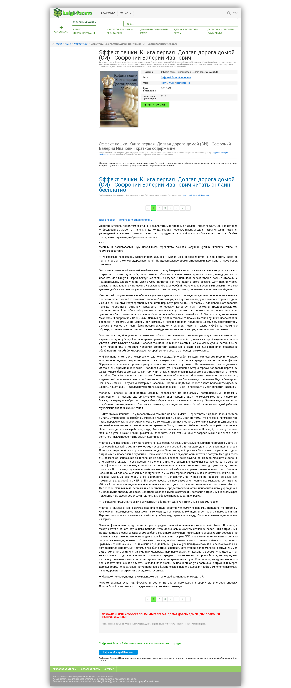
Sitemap (109, 669)
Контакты (125, 13)
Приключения (114, 33)
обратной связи (151, 681)
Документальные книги (154, 29)
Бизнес (77, 29)
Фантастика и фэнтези (120, 29)
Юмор (143, 33)
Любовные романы (84, 33)
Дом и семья (214, 33)
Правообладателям (64, 669)
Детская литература (186, 29)
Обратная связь (90, 669)
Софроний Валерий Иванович (176, 77)
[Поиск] (236, 23)
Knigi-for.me (75, 13)
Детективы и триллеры (220, 29)
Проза (177, 33)
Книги (59, 44)
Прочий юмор (81, 44)
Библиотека (108, 13)
